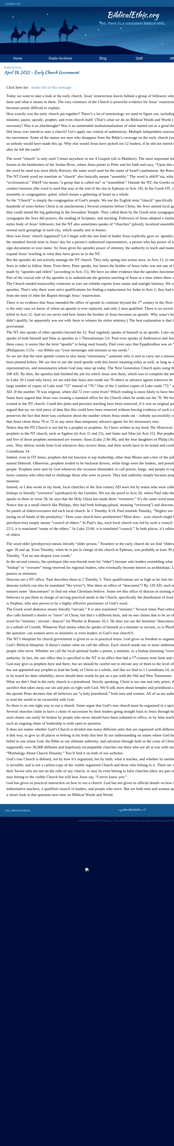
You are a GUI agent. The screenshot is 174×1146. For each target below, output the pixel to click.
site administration (17, 810)
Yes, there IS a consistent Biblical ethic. (133, 23)
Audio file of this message (51, 87)
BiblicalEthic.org (133, 14)
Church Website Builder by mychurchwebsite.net (142, 820)
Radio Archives (13, 67)
